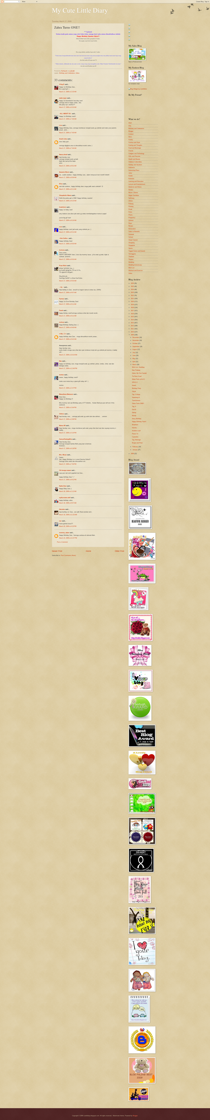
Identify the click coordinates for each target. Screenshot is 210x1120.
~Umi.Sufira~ (63, 238)
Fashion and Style (134, 142)
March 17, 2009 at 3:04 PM (67, 407)
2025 (132, 286)
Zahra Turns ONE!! (138, 403)
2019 (132, 304)
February (135, 446)
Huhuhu (134, 428)
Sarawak (131, 234)
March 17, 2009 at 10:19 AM (68, 355)
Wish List (131, 268)
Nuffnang (131, 198)
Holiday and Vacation (135, 165)
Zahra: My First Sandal (139, 373)
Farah (61, 310)
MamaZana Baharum (66, 394)
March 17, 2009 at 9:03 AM (67, 281)
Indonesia (132, 167)
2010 (132, 332)
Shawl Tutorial (133, 240)
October (135, 343)
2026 (132, 283)
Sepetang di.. (136, 397)
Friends (131, 151)
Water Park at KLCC (138, 379)
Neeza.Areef (63, 154)
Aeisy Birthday (136, 418)
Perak (130, 209)
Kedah (131, 176)
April (134, 361)
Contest (131, 134)
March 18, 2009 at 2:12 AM (67, 491)
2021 (132, 298)
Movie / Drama (133, 192)
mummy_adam (64, 532)
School (131, 237)
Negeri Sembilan (134, 195)
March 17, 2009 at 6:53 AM (67, 107)
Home (88, 551)
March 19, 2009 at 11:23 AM (68, 514)
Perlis (130, 212)
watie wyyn (63, 98)
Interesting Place (134, 170)
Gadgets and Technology (136, 153)
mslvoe (61, 322)
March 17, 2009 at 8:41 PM (67, 479)
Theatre (131, 259)
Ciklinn (61, 414)
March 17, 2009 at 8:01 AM (67, 166)
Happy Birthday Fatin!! (139, 421)
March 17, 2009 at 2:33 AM (67, 92)
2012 (132, 326)
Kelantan (131, 178)
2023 (132, 292)
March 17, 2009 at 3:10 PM (67, 433)
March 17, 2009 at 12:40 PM (68, 368)
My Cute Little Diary (80, 10)
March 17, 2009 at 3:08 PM (67, 419)
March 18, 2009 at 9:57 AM (67, 503)
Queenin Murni (64, 172)
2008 (132, 453)
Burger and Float (137, 443)
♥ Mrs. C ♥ (62, 334)
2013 (132, 323)
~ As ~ (61, 287)
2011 (132, 329)
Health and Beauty (134, 159)
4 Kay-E (61, 84)
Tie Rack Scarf (137, 376)
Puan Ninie (63, 265)
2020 (132, 301)
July (134, 352)
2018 (132, 307)
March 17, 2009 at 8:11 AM (67, 189)
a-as (60, 227)
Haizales (62, 509)
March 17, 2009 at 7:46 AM (67, 148)
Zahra (77, 73)
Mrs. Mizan (63, 455)
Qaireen (131, 220)
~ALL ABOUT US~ (65, 113)
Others (131, 201)
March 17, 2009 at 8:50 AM (67, 243)
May (134, 358)
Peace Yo (135, 434)
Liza (60, 125)
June (134, 355)
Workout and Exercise (136, 270)
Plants (131, 215)
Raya (130, 223)
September (136, 346)
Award (134, 385)
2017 (132, 310)
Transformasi (136, 400)
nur (60, 521)
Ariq (130, 126)
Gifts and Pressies (134, 156)
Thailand (131, 256)
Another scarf (136, 431)
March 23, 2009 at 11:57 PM (68, 538)
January (135, 450)
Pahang (131, 204)
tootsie (61, 375)
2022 (132, 295)
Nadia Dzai (62, 486)
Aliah (130, 123)
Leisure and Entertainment (137, 184)
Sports (131, 248)
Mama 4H (62, 425)
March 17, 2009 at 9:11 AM (67, 304)
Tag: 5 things (136, 394)
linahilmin (62, 207)
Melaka (131, 190)
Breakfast (135, 424)
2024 (132, 289)
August (134, 349)
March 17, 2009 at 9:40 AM (67, 327)
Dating (134, 412)
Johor (130, 173)
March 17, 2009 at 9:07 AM (67, 292)
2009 (132, 335)
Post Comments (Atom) (68, 555)
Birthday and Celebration (67, 73)
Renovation (132, 229)
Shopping (131, 243)
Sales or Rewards (134, 231)
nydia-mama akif (64, 497)
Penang (131, 206)
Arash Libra (63, 139)
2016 (132, 313)
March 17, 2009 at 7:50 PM (67, 464)
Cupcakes (135, 437)
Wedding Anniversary (135, 265)
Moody (134, 415)
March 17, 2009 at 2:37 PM (67, 388)
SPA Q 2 (134, 382)
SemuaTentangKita (65, 439)
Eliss (61, 184)
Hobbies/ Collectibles (135, 162)
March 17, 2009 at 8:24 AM (67, 220)
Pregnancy (132, 217)
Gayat (134, 391)
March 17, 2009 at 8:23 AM (67, 201)
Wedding (131, 262)
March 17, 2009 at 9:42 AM (67, 339)
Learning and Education (136, 181)
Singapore (132, 245)
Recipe (131, 226)
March (134, 364)
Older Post (119, 551)
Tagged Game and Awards (137, 251)
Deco (130, 137)
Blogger (131, 131)
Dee (60, 361)
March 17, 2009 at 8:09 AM (67, 177)
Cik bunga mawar (65, 470)
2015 (132, 316)
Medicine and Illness (135, 187)
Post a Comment (62, 542)
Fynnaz (61, 299)
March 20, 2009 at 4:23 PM (67, 526)
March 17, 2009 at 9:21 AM (67, 316)
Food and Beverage (135, 148)
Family (131, 139)
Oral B (134, 409)
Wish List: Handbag (138, 367)
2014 (132, 319)
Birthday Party (136, 388)
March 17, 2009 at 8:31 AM (67, 232)
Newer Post (57, 551)
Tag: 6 (134, 406)
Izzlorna (62, 250)
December (135, 337)
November (135, 340)
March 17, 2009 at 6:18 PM (67, 448)
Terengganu (132, 254)
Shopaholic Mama (65, 195)
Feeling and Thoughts (135, 145)
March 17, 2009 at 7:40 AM (67, 119)
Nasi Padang (136, 370)
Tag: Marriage (136, 440)
